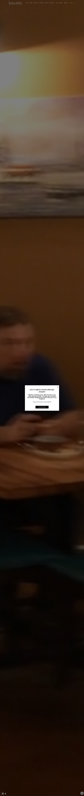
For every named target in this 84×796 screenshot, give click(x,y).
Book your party (42, 407)
